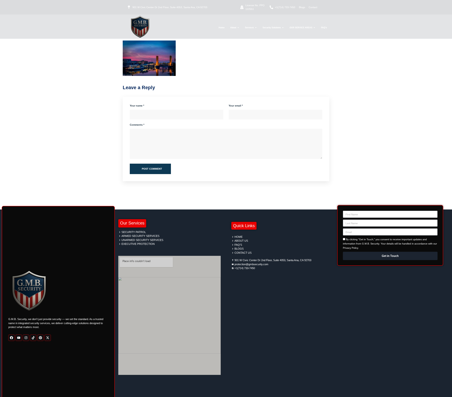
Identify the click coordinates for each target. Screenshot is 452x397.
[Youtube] (19, 337)
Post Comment (151, 168)
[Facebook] (11, 337)
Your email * (236, 105)
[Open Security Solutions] (283, 27)
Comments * (137, 124)
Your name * (137, 105)
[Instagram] (26, 337)
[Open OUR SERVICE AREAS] (314, 27)
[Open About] (238, 27)
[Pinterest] (40, 337)
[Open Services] (256, 27)
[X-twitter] (47, 337)
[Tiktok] (33, 337)
